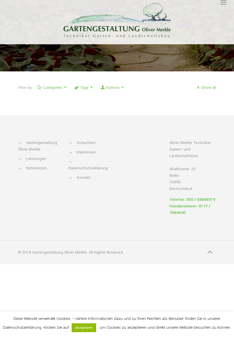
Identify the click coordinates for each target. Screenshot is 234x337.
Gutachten (86, 142)
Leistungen (36, 158)
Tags (84, 87)
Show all (208, 87)
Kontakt (83, 177)
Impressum (86, 152)
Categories (52, 87)
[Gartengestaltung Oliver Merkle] (117, 20)
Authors (113, 87)
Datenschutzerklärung (88, 168)
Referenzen (36, 168)
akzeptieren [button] (84, 327)
